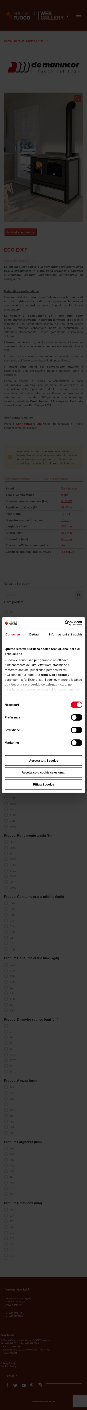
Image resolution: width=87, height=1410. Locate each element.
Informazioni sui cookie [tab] (65, 634)
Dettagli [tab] (34, 634)
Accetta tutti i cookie (43, 760)
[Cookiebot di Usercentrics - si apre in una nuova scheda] (64, 623)
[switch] (76, 717)
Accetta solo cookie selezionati (43, 772)
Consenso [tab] (12, 634)
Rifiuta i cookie (43, 784)
